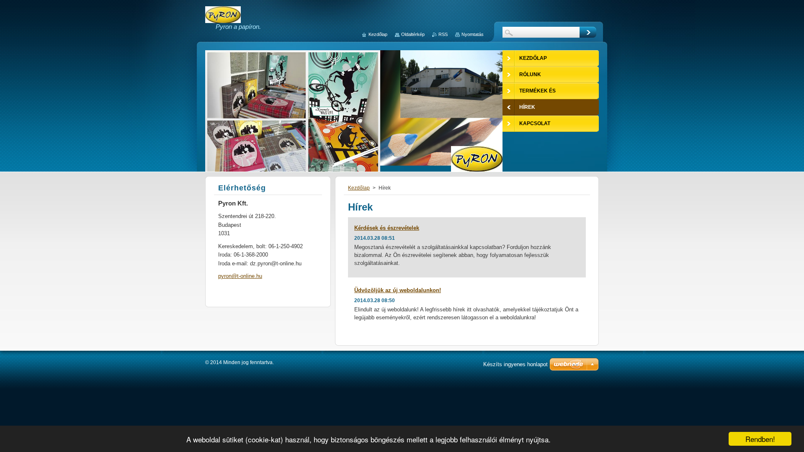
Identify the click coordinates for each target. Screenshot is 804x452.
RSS (443, 34)
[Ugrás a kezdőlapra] (223, 19)
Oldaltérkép (413, 34)
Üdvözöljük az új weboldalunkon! (397, 290)
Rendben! (760, 439)
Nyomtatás (472, 34)
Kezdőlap (359, 187)
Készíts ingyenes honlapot (515, 364)
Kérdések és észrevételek (386, 228)
